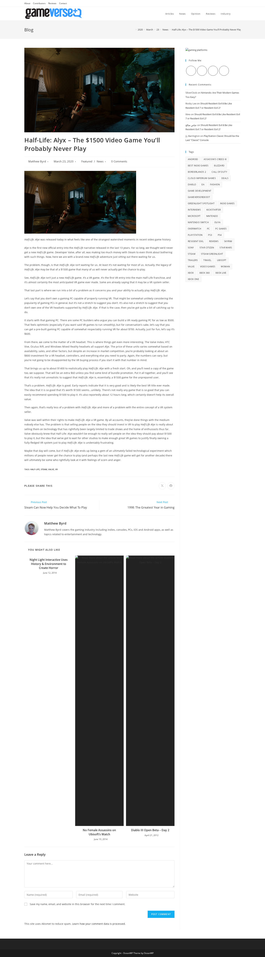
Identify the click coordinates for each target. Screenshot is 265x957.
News (100, 161)
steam (44, 469)
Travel (207, 260)
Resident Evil (196, 241)
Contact (63, 3)
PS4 (220, 235)
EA (203, 184)
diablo (192, 184)
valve (51, 469)
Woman (225, 266)
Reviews (52, 3)
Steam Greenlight (212, 253)
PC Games (221, 228)
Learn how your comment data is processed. (99, 923)
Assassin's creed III (215, 159)
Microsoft (194, 216)
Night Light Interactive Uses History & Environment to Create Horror (49, 564)
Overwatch (194, 228)
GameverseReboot (199, 197)
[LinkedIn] (224, 71)
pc (208, 228)
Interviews (194, 209)
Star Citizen (207, 247)
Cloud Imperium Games (202, 178)
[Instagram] (213, 71)
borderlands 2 (197, 171)
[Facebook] (202, 71)
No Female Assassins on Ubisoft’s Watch (99, 832)
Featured (86, 161)
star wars (226, 247)
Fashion (215, 184)
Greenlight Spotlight (201, 203)
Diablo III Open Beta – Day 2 (150, 830)
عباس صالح (191, 125)
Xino (188, 114)
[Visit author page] (31, 528)
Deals (224, 178)
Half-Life (35, 469)
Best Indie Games (198, 165)
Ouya (217, 222)
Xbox (191, 272)
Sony (191, 247)
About (27, 3)
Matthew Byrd (37, 161)
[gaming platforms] (196, 49)
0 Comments (119, 161)
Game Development (199, 190)
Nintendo (212, 216)
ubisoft (221, 260)
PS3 (210, 235)
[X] (191, 71)
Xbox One (193, 279)
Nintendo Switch (198, 222)
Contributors (39, 3)
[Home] (133, 29)
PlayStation (195, 235)
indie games (227, 203)
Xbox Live (220, 272)
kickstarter (213, 209)
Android (193, 159)
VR (56, 469)
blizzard (219, 165)
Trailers (193, 260)
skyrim (228, 241)
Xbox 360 (204, 272)
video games (207, 266)
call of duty (219, 171)
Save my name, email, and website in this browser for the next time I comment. (77, 904)
